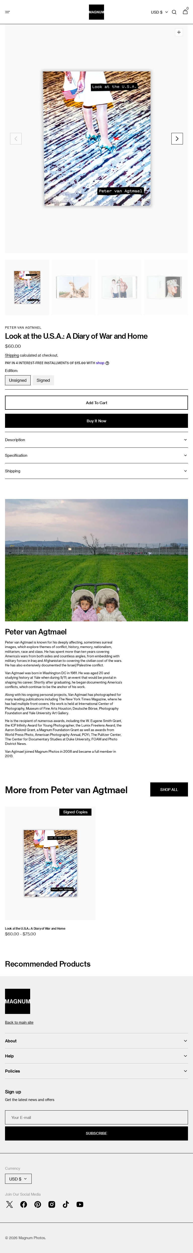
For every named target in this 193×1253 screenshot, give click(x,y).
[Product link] (50, 874)
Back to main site (19, 1022)
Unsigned (20, 381)
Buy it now (96, 421)
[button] (7, 12)
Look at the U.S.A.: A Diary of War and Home (35, 928)
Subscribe (96, 1133)
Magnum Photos (32, 1238)
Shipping (12, 355)
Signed (45, 381)
